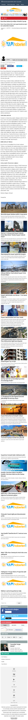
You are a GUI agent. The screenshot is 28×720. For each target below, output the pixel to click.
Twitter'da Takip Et (11, 616)
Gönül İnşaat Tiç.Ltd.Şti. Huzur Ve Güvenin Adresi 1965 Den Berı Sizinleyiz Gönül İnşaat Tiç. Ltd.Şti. (14, 364)
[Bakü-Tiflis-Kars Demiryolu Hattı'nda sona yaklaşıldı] (14, 545)
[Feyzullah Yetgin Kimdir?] (5, 647)
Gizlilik (2, 661)
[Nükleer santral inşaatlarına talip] (14, 584)
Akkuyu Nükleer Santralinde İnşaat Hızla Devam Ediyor (13, 274)
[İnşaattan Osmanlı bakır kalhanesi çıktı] (14, 448)
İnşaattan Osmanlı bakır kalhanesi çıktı (13, 455)
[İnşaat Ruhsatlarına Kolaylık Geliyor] (14, 409)
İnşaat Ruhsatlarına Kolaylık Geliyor (12, 416)
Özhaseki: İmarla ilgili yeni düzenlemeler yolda (13, 515)
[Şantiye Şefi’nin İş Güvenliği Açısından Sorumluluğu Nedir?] (14, 372)
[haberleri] (1, 199)
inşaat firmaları (14, 718)
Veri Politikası (4, 656)
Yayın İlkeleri (4, 664)
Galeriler (14, 676)
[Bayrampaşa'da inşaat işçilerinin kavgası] (14, 247)
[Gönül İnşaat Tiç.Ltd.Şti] (14, 354)
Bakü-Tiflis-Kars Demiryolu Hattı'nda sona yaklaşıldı (14, 553)
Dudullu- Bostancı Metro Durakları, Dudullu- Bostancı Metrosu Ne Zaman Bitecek (12, 474)
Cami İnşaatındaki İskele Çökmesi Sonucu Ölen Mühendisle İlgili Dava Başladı (14, 340)
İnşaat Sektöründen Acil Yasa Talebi (12, 317)
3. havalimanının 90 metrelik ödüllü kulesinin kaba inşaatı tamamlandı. (12, 401)
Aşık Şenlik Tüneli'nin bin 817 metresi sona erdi (14, 534)
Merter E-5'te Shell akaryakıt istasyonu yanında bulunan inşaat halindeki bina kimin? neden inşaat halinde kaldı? (13, 239)
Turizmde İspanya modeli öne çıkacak (12, 437)
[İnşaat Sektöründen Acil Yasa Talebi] (14, 310)
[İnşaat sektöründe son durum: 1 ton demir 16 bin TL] (14, 288)
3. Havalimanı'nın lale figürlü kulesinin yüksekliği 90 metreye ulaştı (12, 397)
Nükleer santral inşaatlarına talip (11, 591)
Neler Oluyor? (14, 686)
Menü (5, 18)
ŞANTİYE (8, 28)
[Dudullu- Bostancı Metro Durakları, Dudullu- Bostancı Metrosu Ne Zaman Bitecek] (14, 465)
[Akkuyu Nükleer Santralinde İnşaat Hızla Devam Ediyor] (14, 266)
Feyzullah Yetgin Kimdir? (15, 645)
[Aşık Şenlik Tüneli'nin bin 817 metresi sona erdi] (14, 526)
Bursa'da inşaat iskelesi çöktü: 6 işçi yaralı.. (12, 1)
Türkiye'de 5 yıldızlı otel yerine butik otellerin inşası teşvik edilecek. (12, 440)
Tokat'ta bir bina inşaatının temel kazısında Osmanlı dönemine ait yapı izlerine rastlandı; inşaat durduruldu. (13, 458)
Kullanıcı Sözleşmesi (5, 659)
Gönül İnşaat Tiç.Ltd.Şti (8, 361)
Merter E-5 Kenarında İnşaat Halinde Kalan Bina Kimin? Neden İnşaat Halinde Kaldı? (13, 235)
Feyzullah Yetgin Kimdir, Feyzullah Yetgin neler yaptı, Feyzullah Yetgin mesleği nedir (16, 650)
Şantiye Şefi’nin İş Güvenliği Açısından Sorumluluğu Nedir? (12, 379)
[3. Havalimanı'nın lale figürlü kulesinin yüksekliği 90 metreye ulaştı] (14, 389)
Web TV (14, 681)
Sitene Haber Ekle (11, 4)
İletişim (22, 4)
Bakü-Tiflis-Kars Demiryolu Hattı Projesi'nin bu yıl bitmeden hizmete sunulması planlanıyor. (13, 557)
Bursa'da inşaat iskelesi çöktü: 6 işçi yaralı (14, 214)
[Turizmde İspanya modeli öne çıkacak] (14, 430)
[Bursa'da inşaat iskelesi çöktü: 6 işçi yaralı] (14, 207)
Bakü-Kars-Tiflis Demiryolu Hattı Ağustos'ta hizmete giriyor (11, 494)
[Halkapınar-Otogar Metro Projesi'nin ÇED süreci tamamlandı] (14, 565)
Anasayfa (3, 4)
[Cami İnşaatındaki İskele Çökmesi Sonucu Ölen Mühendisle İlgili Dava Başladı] (14, 332)
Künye (18, 4)
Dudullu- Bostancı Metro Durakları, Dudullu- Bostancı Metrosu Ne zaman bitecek (13, 479)
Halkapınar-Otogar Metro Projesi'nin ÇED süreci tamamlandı (13, 572)
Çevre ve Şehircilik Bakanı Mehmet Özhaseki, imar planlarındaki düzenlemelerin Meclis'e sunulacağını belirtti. (14, 519)
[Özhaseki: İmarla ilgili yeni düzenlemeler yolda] (14, 507)
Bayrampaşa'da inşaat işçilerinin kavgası (13, 254)
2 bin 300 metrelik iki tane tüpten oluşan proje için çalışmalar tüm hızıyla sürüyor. (13, 538)
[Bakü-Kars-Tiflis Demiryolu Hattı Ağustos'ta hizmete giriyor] (14, 486)
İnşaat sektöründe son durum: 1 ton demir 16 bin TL (14, 296)
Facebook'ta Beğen (12, 609)
